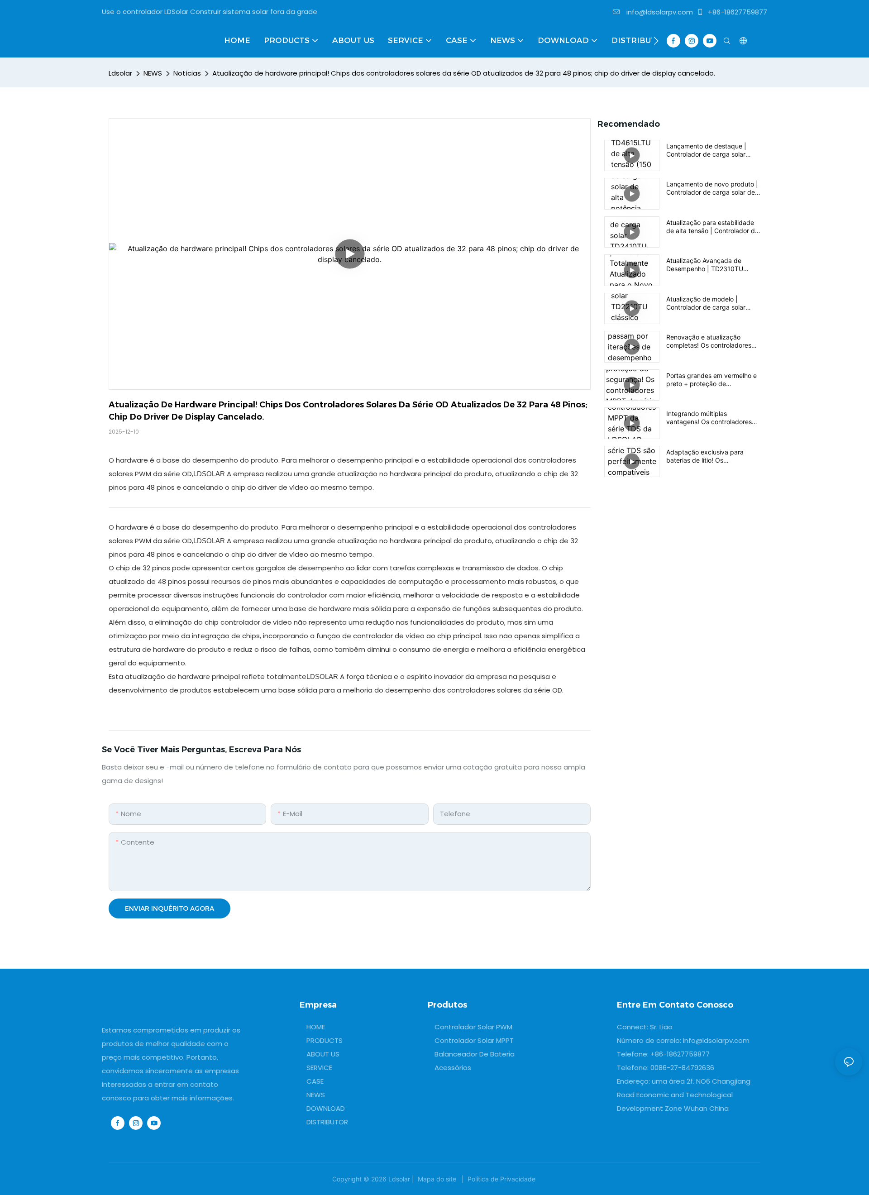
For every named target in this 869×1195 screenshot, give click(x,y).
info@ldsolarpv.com (659, 12)
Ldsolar (120, 73)
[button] (656, 41)
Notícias (187, 73)
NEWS (152, 73)
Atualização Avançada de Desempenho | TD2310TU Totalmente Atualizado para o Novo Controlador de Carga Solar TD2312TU (709, 265)
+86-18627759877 (736, 12)
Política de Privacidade (501, 1179)
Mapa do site (437, 1179)
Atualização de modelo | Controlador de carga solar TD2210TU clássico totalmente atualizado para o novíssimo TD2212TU (711, 303)
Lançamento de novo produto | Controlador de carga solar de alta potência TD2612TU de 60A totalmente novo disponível (713, 188)
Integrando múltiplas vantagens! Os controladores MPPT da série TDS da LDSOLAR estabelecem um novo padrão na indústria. (709, 418)
